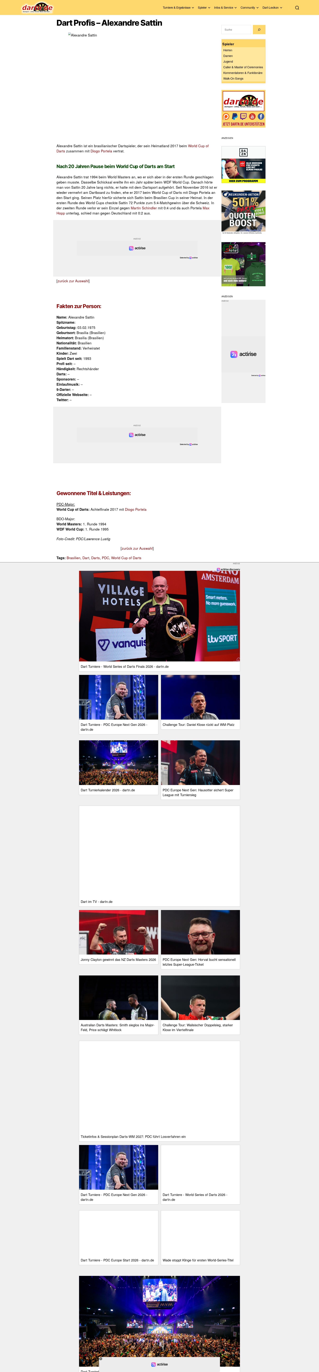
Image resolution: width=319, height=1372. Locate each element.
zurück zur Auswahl (73, 280)
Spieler (202, 7)
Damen (228, 55)
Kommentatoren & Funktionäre (243, 72)
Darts (95, 557)
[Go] (259, 29)
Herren (227, 50)
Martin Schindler (144, 207)
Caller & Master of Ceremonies (243, 67)
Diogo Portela (101, 150)
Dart (85, 557)
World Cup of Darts (126, 557)
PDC (105, 557)
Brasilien (73, 557)
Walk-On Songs (233, 78)
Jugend (228, 61)
